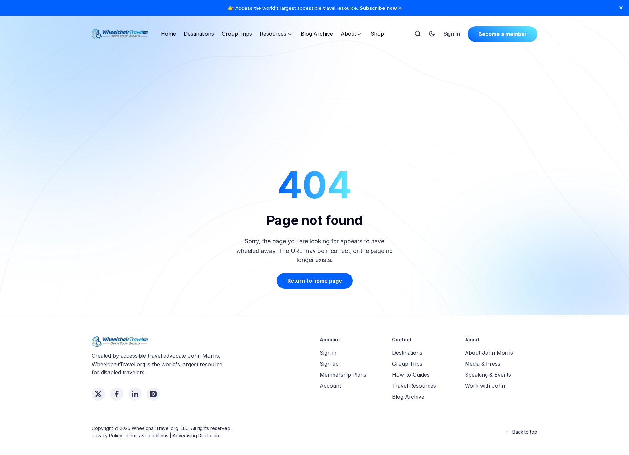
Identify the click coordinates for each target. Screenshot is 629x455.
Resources (273, 33)
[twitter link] (98, 394)
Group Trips (237, 33)
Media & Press (482, 363)
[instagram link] (153, 394)
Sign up (329, 363)
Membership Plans (343, 374)
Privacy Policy (107, 435)
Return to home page (314, 280)
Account (330, 385)
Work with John (485, 385)
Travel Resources (414, 385)
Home (168, 33)
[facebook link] (116, 394)
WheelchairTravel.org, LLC (160, 428)
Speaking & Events (488, 374)
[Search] (417, 34)
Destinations (199, 33)
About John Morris (489, 353)
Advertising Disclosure (197, 435)
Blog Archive (317, 33)
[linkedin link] (135, 394)
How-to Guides (410, 374)
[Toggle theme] (432, 34)
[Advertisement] (314, 96)
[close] (621, 8)
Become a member (502, 34)
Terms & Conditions (147, 435)
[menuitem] (168, 34)
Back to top (524, 432)
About (348, 33)
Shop (377, 33)
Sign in (451, 33)
